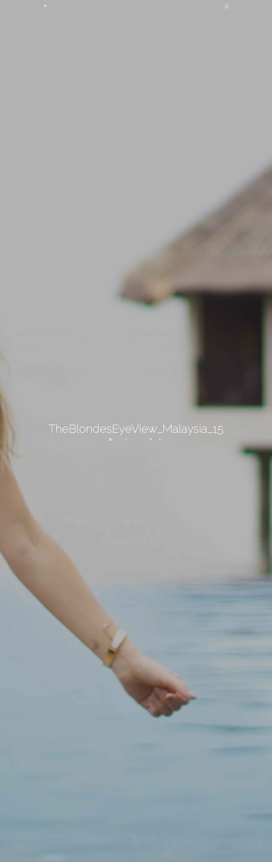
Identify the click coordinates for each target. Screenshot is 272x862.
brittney (117, 439)
